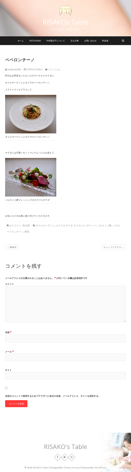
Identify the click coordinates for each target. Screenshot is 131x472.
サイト (8, 370)
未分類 (26, 225)
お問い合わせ (90, 40)
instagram (35, 40)
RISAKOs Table (66, 22)
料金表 (105, 40)
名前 (8, 332)
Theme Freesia (71, 467)
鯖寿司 (12, 247)
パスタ (116, 225)
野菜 (27, 231)
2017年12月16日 (34, 69)
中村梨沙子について (55, 40)
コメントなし (54, 69)
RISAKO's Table (65, 447)
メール (9, 351)
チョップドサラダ (113, 247)
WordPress (100, 467)
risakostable (14, 69)
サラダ (77, 225)
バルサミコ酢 (104, 225)
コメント (9, 283)
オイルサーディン (45, 225)
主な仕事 (74, 40)
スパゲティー (89, 225)
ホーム (21, 40)
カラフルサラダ (64, 225)
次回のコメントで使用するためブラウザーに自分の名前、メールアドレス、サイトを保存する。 (52, 396)
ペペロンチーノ (15, 231)
